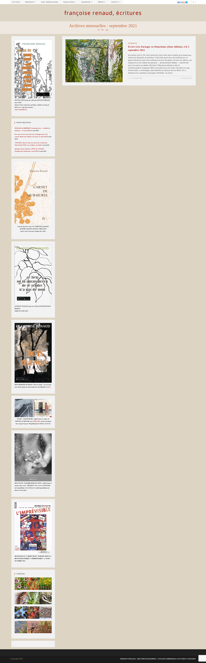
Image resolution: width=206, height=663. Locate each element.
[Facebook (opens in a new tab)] (178, 2)
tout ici (48, 387)
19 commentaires (136, 78)
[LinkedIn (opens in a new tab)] (181, 2)
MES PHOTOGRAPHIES (146, 659)
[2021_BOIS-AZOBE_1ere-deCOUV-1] (33, 353)
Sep (107, 30)
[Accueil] (98, 30)
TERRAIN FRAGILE (128, 659)
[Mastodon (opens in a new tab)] (189, 2)
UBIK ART (36, 421)
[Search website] (193, 2)
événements (132, 43)
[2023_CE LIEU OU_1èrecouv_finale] (33, 274)
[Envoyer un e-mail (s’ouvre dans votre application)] (186, 2)
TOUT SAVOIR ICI (21, 109)
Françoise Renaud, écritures (103, 13)
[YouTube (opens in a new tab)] (183, 2)
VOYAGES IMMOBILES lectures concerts (177, 659)
